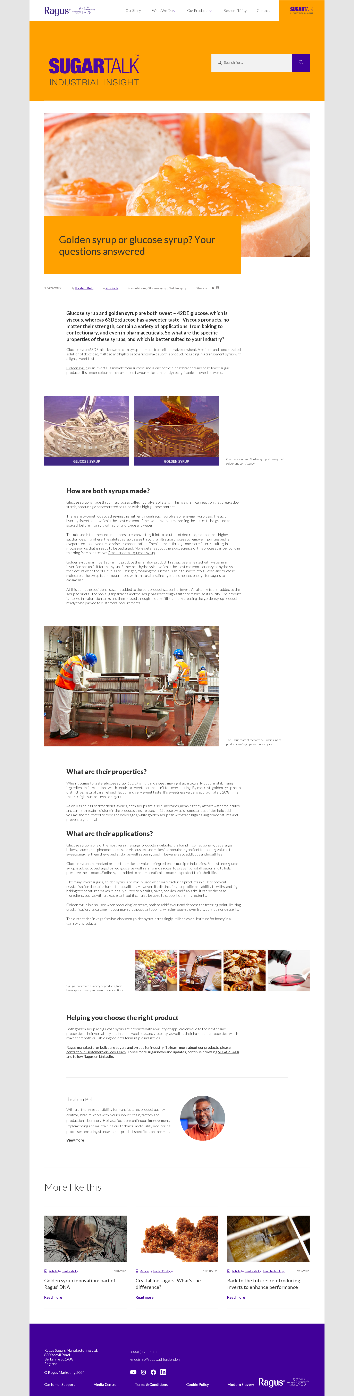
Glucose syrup (77, 349)
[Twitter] (143, 1372)
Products (112, 288)
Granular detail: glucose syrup (131, 552)
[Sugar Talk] (94, 76)
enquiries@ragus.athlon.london (155, 1359)
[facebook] (153, 1372)
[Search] (301, 63)
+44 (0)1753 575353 (146, 1352)
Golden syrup (76, 368)
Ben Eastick (69, 1271)
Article (53, 1271)
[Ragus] (55, 11)
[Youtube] (133, 1372)
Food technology (274, 1271)
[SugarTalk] (301, 10)
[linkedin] (163, 1372)
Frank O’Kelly (162, 1271)
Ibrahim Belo (84, 288)
